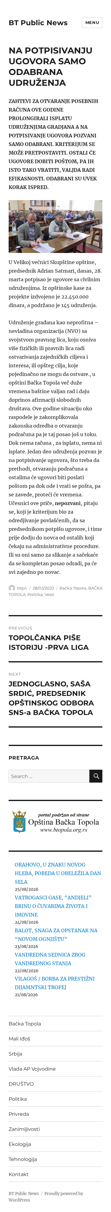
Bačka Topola (73, 588)
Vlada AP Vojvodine (32, 1069)
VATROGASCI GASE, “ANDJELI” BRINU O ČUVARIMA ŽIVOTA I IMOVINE (53, 906)
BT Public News (38, 22)
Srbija (15, 1054)
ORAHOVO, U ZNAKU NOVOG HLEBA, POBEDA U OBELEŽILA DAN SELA (58, 873)
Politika (35, 594)
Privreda (19, 1114)
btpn (22, 588)
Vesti (49, 594)
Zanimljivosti (24, 1129)
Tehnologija (23, 1159)
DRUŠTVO (21, 1084)
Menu (92, 22)
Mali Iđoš (19, 1039)
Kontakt (19, 1174)
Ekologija (20, 1144)
